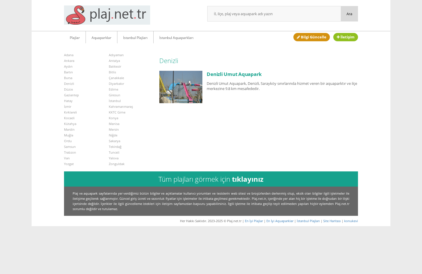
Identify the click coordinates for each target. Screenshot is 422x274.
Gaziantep (71, 95)
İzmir (67, 106)
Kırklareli (70, 112)
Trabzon (70, 152)
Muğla (68, 135)
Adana (68, 55)
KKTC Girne (117, 112)
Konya (113, 118)
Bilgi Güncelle (313, 37)
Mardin (69, 129)
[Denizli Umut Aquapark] (180, 86)
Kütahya (70, 124)
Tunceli (114, 152)
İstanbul (115, 101)
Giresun (114, 95)
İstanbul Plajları (135, 37)
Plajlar (75, 37)
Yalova (114, 158)
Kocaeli (69, 118)
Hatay (68, 101)
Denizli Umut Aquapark (234, 74)
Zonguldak (117, 164)
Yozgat (69, 164)
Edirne (113, 89)
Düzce (68, 89)
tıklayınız (248, 179)
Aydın (68, 66)
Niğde (113, 135)
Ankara (69, 60)
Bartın (68, 72)
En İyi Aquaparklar (279, 221)
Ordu (68, 141)
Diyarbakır (116, 83)
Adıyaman (116, 55)
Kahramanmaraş (121, 106)
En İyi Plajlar (254, 221)
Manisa (114, 124)
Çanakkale (116, 78)
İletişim (347, 37)
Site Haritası (332, 221)
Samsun (70, 146)
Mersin (114, 129)
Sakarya (114, 141)
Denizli (69, 83)
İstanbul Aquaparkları (176, 37)
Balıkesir (115, 66)
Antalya (114, 60)
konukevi (351, 221)
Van (67, 158)
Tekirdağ (115, 146)
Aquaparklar (101, 37)
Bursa (68, 78)
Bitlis (112, 72)
